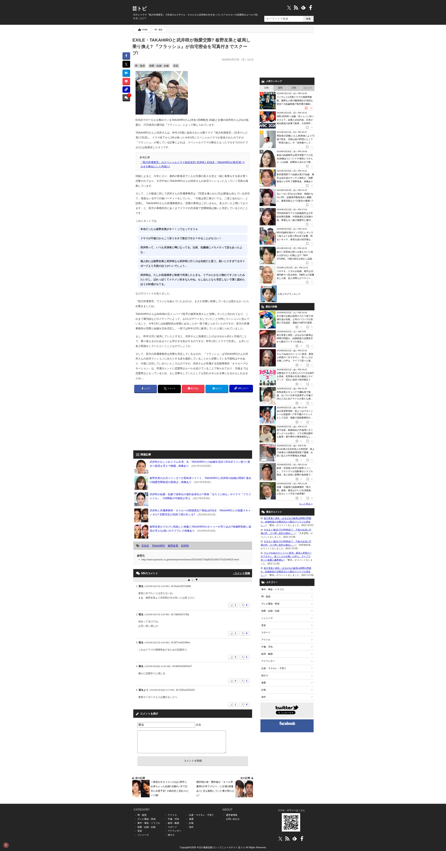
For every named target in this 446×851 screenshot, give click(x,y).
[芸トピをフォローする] (289, 7)
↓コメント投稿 (241, 573)
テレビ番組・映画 (270, 603)
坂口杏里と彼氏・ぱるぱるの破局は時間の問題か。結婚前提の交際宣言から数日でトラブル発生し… (286, 522)
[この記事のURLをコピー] (126, 89)
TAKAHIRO (158, 545)
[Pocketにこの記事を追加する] (126, 81)
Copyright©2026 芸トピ (223, 847)
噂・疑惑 (158, 30)
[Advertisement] (162, 424)
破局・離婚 (267, 654)
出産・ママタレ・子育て (273, 668)
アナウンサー (268, 661)
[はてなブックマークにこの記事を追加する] (126, 73)
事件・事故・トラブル (272, 589)
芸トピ (139, 8)
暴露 (263, 682)
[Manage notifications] (6, 845)
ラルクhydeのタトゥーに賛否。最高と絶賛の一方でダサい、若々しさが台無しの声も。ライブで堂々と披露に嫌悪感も (286, 556)
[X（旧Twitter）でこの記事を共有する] (126, 64)
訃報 (263, 690)
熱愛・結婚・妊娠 (159, 65)
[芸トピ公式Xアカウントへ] (280, 838)
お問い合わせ (233, 819)
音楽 (175, 65)
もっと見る (306, 503)
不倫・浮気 (267, 646)
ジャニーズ (267, 618)
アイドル (265, 639)
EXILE (145, 545)
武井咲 (185, 545)
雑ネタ (264, 675)
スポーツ (265, 632)
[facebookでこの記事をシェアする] (126, 55)
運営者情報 (231, 815)
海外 (263, 697)
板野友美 (173, 545)
